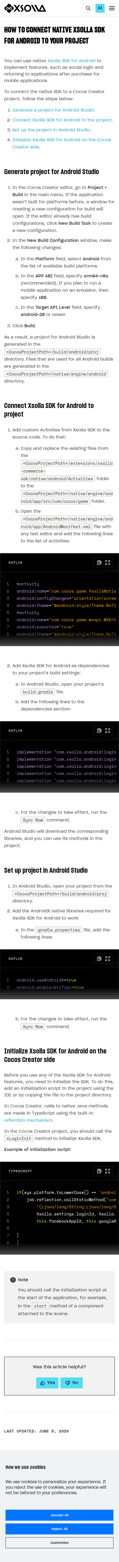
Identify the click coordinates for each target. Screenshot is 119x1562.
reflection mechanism (28, 1120)
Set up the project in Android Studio (51, 130)
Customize (59, 1542)
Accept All (59, 1515)
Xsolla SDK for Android (71, 61)
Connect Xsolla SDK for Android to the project (62, 120)
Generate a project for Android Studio (53, 110)
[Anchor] (93, 40)
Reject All (59, 1529)
